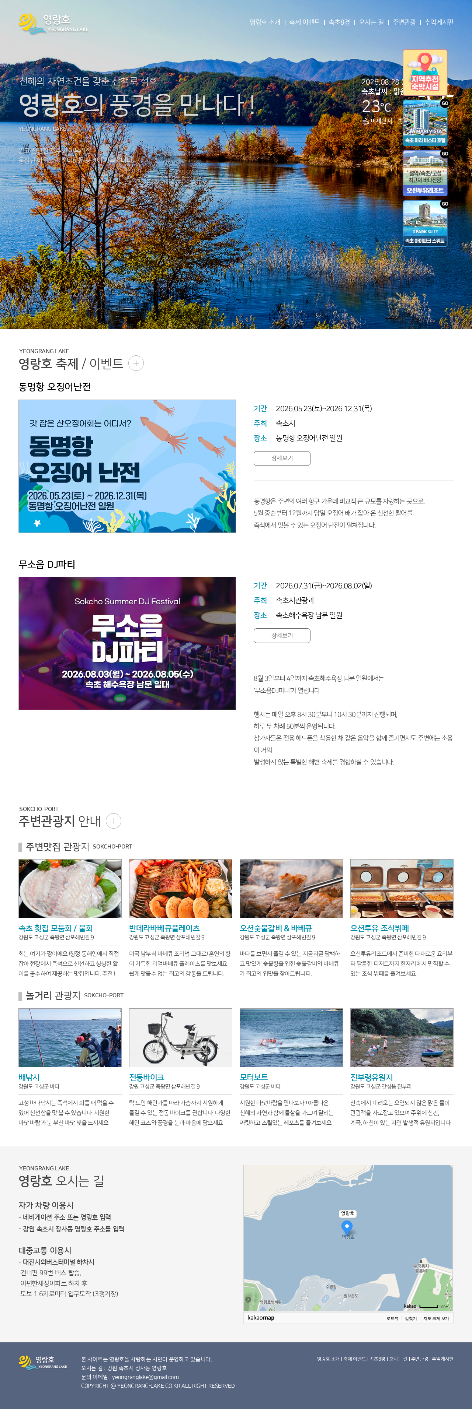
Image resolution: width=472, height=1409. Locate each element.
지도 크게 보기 (436, 1318)
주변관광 (404, 22)
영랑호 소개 (265, 22)
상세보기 (282, 458)
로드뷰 (392, 1318)
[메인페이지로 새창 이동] (426, 173)
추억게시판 (439, 22)
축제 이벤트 (304, 22)
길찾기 (411, 1318)
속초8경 (339, 22)
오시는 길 (371, 22)
